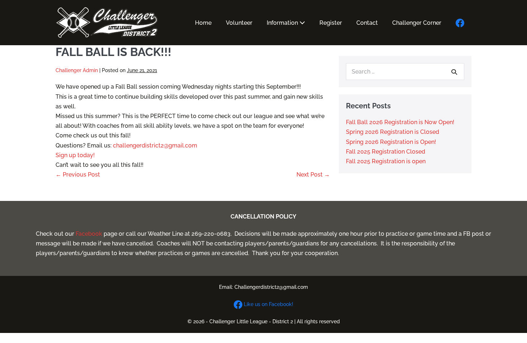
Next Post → (313, 174)
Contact (367, 22)
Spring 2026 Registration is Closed (392, 131)
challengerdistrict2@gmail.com (155, 145)
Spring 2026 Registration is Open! (391, 141)
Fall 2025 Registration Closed (385, 151)
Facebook (89, 233)
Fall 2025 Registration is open (386, 161)
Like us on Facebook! (267, 304)
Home (203, 22)
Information (283, 22)
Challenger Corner (416, 22)
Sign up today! (75, 155)
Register (330, 22)
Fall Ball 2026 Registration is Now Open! (400, 122)
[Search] (454, 71)
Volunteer (239, 22)
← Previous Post (78, 174)
